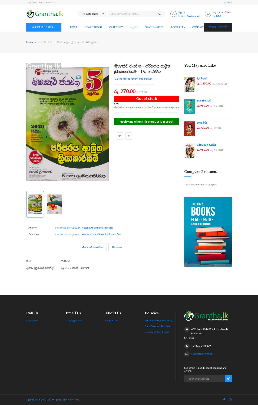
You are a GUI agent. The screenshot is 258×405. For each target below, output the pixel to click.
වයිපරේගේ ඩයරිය (206, 144)
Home (29, 42)
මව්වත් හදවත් (204, 100)
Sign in (182, 12)
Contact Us (111, 320)
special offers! (218, 27)
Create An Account (189, 15)
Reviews (117, 247)
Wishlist (228, 2)
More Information (92, 247)
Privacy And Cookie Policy (159, 320)
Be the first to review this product (133, 78)
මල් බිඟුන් (202, 78)
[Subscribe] (228, 378)
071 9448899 (32, 321)
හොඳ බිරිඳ (202, 122)
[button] (102, 124)
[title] (224, 400)
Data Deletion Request (157, 326)
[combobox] (130, 14)
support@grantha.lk (74, 321)
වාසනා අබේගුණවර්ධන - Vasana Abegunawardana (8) (84, 227)
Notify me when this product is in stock (146, 121)
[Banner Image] (208, 232)
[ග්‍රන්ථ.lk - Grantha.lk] (45, 14)
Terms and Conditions (157, 331)
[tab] (92, 247)
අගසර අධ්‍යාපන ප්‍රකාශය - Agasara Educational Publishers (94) (88, 234)
